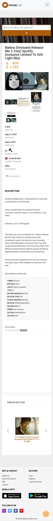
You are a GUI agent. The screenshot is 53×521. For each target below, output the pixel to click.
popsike (15, 5)
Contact (5, 485)
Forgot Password (35, 482)
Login (31, 476)
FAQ (3, 482)
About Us (5, 476)
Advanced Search (9, 479)
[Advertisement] (26, 366)
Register (32, 479)
